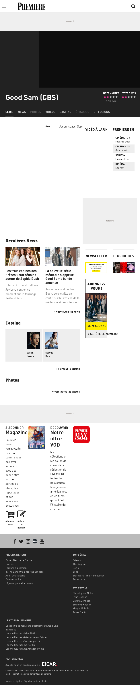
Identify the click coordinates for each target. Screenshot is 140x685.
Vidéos (50, 112)
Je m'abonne (97, 326)
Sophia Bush (49, 352)
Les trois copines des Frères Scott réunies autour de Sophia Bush (22, 275)
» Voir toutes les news (67, 311)
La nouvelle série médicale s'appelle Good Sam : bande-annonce (59, 277)
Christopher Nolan (83, 593)
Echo (75, 571)
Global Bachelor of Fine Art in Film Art (54, 670)
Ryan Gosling (80, 596)
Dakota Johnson (82, 600)
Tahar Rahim (80, 612)
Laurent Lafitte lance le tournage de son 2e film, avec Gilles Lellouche (123, 166)
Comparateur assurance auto (19, 670)
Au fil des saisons (15, 575)
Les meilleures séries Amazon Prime (25, 637)
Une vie (9, 564)
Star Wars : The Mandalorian (88, 575)
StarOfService (81, 670)
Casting (65, 112)
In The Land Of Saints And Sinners (24, 571)
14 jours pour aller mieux (19, 583)
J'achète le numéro (97, 334)
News (22, 112)
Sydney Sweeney (82, 604)
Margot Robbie (81, 608)
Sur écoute (79, 579)
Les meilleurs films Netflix (20, 644)
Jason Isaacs (67, 126)
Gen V (76, 567)
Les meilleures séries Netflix (21, 633)
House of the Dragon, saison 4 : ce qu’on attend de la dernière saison (123, 158)
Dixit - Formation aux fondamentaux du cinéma (28, 673)
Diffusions (102, 112)
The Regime (79, 564)
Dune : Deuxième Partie (18, 560)
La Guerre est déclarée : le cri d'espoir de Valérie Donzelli (123, 149)
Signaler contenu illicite (35, 681)
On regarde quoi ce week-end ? (123, 140)
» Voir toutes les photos (66, 391)
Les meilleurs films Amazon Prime (24, 648)
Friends (77, 560)
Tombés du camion (16, 567)
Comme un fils (13, 579)
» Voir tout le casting (68, 368)
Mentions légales (13, 681)
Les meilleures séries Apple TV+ (23, 640)
